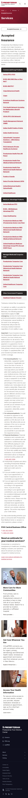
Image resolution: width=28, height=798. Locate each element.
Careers (7, 737)
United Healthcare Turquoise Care (13, 285)
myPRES (7, 745)
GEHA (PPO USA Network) (12, 116)
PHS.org (7, 741)
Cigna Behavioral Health (11, 91)
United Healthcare (9, 193)
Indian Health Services (10, 133)
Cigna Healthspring (9, 216)
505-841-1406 (10, 459)
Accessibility (5, 767)
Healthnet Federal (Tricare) (12, 298)
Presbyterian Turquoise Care (13, 261)
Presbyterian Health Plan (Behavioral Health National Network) (12, 170)
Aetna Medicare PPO (10, 204)
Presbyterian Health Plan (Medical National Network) (12, 162)
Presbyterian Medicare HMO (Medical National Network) (12, 238)
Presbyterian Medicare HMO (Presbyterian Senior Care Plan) (14, 222)
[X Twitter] (6, 794)
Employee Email (6, 773)
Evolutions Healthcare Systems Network (13, 101)
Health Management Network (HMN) (13, 122)
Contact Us (5, 764)
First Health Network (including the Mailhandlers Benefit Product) (13, 109)
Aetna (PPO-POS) (9, 74)
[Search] (20, 3)
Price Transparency (7, 784)
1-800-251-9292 (8, 533)
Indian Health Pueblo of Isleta (13, 128)
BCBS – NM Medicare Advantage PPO (10, 210)
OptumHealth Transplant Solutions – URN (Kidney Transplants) (11, 140)
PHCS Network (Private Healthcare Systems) (11, 148)
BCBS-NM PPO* (8, 86)
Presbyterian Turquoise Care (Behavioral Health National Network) (13, 268)
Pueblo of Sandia (9, 176)
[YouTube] (11, 794)
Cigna (5, 95)
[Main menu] (25, 3)
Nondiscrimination (7, 781)
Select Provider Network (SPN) (13, 181)
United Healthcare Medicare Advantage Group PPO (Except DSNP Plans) (13, 246)
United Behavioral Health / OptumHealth (12, 187)
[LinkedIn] (9, 794)
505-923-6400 (8, 530)
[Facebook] (3, 794)
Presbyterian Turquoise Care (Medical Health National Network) (13, 277)
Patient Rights (6, 770)
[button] (14, 752)
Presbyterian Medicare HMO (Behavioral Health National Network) (12, 230)
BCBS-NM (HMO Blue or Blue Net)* (13, 80)
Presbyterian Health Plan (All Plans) (13, 155)
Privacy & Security (7, 776)
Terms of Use (5, 778)
